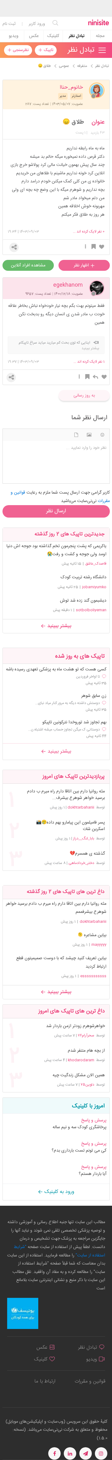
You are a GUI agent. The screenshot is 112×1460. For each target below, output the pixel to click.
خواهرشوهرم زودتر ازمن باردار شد (75, 1026)
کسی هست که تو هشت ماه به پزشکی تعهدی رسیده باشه (56, 669)
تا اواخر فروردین (88, 677)
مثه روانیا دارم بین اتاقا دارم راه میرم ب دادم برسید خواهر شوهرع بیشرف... (66, 794)
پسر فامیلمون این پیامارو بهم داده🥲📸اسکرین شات (70, 826)
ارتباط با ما (44, 1381)
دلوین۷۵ (87, 1084)
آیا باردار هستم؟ (92, 1174)
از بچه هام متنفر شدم (86, 1051)
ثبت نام (9, 24)
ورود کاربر (37, 24)
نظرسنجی (20, 50)
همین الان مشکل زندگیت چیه (79, 1075)
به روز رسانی (84, 395)
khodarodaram (81, 1060)
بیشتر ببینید (58, 626)
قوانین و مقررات (90, 1381)
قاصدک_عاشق (95, 563)
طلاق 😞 (73, 122)
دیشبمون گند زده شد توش (83, 600)
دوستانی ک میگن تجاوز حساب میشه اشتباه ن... (64, 729)
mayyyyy (98, 944)
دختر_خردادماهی (81, 863)
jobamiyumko (94, 587)
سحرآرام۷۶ (86, 1035)
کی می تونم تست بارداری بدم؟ (79, 1150)
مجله (100, 36)
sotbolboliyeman (91, 610)
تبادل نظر (77, 36)
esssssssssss (93, 976)
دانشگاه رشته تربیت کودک (83, 577)
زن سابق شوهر (93, 696)
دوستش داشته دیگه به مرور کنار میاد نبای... (67, 703)
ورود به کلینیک (58, 1192)
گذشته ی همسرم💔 (87, 854)
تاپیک (47, 50)
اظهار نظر (82, 265)
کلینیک (53, 36)
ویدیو (13, 36)
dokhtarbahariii (81, 807)
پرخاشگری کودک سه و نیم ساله (79, 1127)
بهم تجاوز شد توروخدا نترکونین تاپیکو (74, 722)
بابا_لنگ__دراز (83, 838)
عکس (34, 36)
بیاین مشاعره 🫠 (91, 935)
